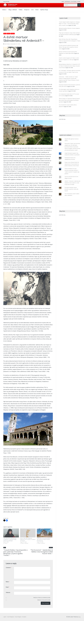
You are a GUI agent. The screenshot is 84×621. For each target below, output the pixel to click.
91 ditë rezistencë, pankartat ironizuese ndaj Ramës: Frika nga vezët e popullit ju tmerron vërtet (68, 47)
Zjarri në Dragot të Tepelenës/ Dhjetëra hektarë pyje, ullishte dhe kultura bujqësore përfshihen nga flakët (69, 100)
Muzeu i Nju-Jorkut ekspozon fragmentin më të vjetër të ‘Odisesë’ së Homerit (28, 539)
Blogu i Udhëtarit (13, 9)
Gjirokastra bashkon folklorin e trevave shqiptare (69, 28)
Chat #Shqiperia (67, 1)
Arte (32, 9)
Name (8, 581)
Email (7, 587)
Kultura (4, 9)
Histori (37, 9)
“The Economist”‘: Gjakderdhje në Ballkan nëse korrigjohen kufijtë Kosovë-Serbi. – (41, 551)
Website (8, 592)
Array (79, 617)
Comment (8, 567)
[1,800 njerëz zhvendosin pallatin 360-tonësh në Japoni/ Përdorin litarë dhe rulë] (44, 533)
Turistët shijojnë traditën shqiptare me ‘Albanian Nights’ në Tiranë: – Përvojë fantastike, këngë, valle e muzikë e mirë (69, 23)
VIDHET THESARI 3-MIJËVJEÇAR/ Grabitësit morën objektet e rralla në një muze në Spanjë (72, 183)
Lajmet (63, 1)
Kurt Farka (7, 44)
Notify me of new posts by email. (44, 600)
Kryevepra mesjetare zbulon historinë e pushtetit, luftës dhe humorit (71, 189)
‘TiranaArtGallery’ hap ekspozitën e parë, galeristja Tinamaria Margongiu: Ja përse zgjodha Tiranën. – (15, 552)
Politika (20, 9)
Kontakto (78, 1)
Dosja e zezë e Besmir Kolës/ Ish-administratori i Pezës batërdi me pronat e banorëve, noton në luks (72, 164)
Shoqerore (26, 9)
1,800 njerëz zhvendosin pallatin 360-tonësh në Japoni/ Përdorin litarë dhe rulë (43, 539)
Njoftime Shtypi (44, 9)
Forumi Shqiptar (73, 1)
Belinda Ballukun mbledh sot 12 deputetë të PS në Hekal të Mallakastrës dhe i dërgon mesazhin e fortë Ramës (69, 66)
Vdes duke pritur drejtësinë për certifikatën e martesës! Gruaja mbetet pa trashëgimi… (9, 539)
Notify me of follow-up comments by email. (42, 597)
